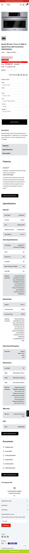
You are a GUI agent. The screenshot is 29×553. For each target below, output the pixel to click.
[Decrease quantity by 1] (8, 70)
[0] (26, 4)
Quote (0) (27, 413)
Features (5, 146)
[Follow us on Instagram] (5, 537)
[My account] (23, 4)
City (3, 98)
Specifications (7, 149)
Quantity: (3, 70)
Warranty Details (9, 459)
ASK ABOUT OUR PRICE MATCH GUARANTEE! (14, 1)
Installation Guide (9, 447)
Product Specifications (10, 455)
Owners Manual (8, 451)
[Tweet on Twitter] (24, 75)
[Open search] (21, 4)
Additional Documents (10, 467)
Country (4, 104)
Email (3, 93)
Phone (3, 87)
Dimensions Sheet (9, 463)
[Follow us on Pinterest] (8, 537)
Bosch (3, 52)
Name (3, 82)
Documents (6, 153)
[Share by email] (27, 75)
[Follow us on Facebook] (2, 537)
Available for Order (14, 551)
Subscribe (6, 525)
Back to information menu (10, 195)
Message (4, 109)
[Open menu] (2, 4)
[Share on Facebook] (19, 75)
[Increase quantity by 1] (15, 70)
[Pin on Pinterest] (21, 75)
